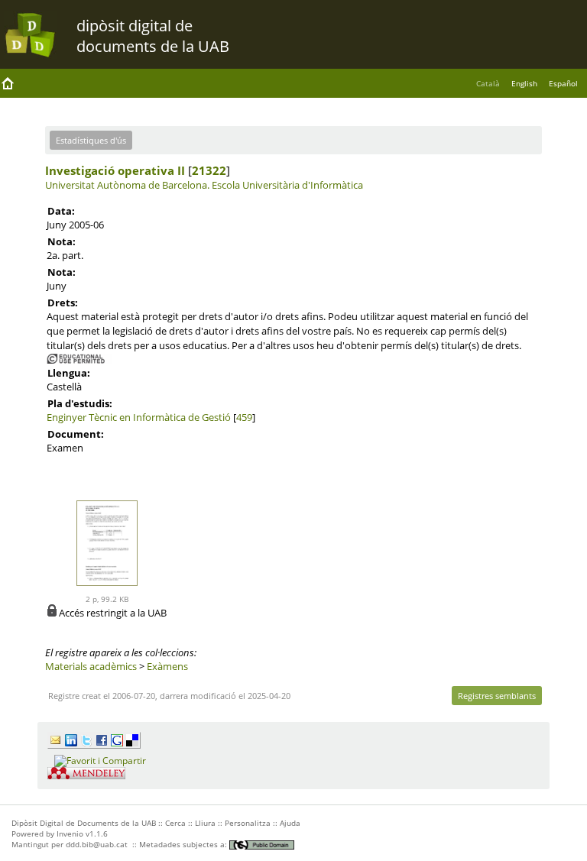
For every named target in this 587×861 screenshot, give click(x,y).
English (524, 83)
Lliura (205, 822)
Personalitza (248, 822)
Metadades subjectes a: (184, 844)
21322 (209, 170)
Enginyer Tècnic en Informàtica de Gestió (139, 417)
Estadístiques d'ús (91, 140)
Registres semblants (497, 695)
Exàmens (167, 666)
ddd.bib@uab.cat (97, 844)
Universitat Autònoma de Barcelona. (127, 185)
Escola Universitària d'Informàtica (287, 185)
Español (563, 83)
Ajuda (290, 822)
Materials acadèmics (91, 666)
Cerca (175, 822)
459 (244, 417)
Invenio (70, 833)
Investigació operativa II (115, 170)
